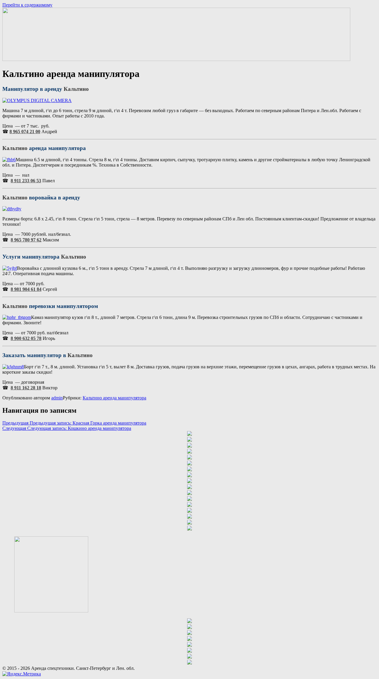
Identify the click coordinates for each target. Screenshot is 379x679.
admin (57, 397)
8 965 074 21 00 (24, 131)
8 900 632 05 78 (26, 338)
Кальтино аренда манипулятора (114, 397)
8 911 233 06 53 (26, 180)
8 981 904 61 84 (26, 289)
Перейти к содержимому (27, 4)
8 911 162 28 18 (26, 387)
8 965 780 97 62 (26, 239)
